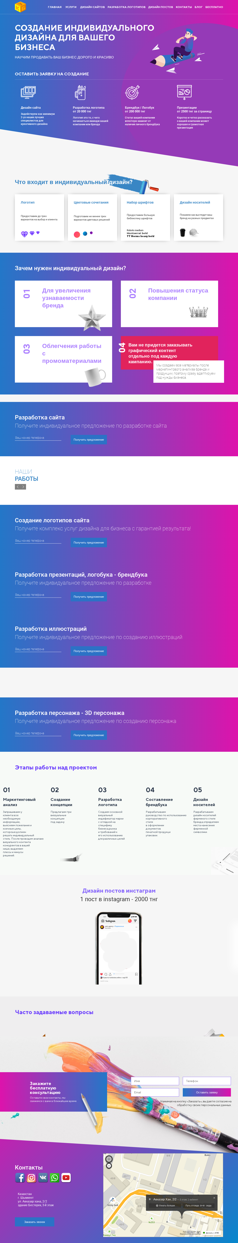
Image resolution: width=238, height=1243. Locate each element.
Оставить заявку (33, 157)
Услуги (70, 7)
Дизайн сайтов (92, 7)
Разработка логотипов (127, 7)
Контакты (184, 7)
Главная (55, 7)
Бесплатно (214, 7)
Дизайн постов (160, 7)
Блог (199, 7)
